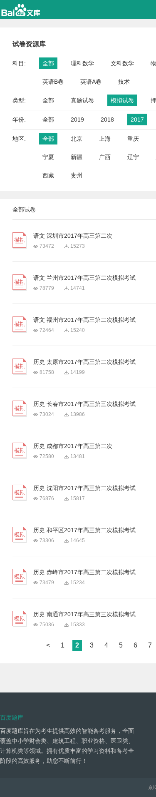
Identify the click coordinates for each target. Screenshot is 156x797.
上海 (105, 138)
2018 (107, 119)
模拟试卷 (122, 100)
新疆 (76, 157)
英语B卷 (53, 81)
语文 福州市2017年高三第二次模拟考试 (84, 319)
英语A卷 (91, 81)
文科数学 (122, 63)
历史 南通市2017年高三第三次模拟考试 (84, 614)
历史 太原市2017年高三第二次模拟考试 (84, 362)
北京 (76, 138)
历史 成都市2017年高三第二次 (72, 446)
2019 (77, 119)
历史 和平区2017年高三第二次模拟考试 (84, 530)
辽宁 (133, 157)
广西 (105, 157)
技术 (124, 81)
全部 (48, 63)
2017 (137, 119)
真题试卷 (82, 100)
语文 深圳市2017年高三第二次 (72, 235)
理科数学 (82, 63)
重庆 (133, 138)
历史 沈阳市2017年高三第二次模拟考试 (84, 488)
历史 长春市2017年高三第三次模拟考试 (84, 404)
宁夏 (48, 157)
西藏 (48, 175)
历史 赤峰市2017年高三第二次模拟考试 (84, 572)
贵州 (76, 175)
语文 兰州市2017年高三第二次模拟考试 (84, 277)
